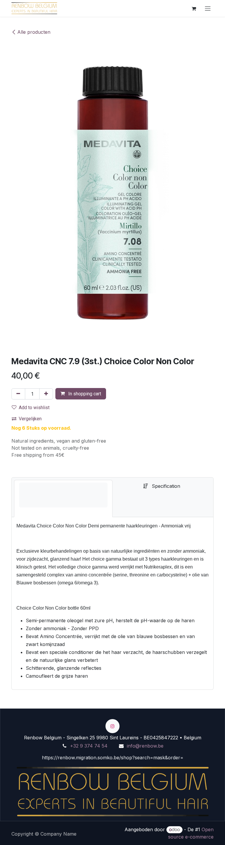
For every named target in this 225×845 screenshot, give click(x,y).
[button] (80, 393)
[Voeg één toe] (46, 393)
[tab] (63, 498)
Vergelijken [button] (30, 418)
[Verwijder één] (18, 393)
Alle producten (33, 32)
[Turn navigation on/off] (208, 8)
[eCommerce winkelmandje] (194, 8)
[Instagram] (112, 726)
